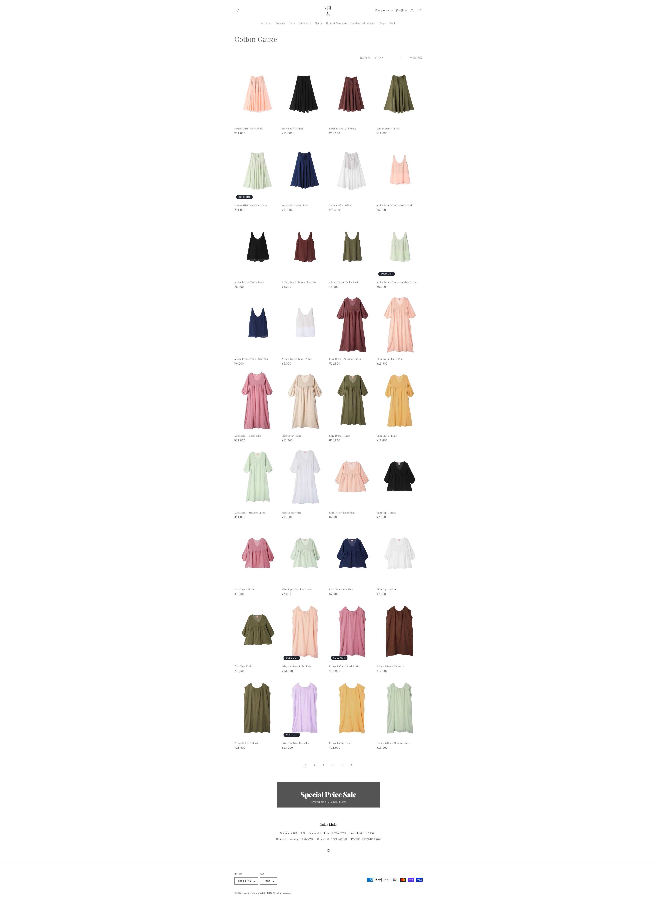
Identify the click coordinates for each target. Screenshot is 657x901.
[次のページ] (351, 765)
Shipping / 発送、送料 (292, 833)
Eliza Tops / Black (386, 512)
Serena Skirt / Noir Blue (295, 205)
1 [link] (305, 765)
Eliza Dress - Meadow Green (250, 512)
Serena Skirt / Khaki (388, 128)
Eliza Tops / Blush (244, 589)
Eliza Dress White (291, 512)
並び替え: (365, 57)
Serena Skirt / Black (293, 128)
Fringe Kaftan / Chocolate (391, 666)
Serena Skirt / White (340, 205)
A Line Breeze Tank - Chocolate (299, 282)
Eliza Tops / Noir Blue (341, 589)
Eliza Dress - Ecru (292, 435)
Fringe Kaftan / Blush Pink (343, 666)
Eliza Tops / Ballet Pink (342, 512)
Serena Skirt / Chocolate (342, 128)
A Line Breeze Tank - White (297, 359)
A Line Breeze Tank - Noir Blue (251, 359)
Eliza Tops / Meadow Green (297, 589)
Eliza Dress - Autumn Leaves (345, 359)
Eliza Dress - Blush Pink (247, 435)
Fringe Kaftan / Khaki (246, 743)
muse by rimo (249, 893)
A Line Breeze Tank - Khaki (344, 282)
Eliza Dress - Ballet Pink (390, 359)
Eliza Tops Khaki (243, 666)
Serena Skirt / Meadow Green (250, 205)
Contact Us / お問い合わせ (332, 839)
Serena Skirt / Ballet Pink (248, 128)
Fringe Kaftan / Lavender (295, 743)
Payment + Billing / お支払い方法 (327, 833)
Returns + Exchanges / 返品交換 (295, 839)
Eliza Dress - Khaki (339, 435)
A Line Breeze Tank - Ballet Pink (394, 205)
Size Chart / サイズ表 (362, 833)
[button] (238, 10)
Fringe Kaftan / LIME (340, 743)
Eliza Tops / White (387, 589)
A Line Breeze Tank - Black (249, 282)
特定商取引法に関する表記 (366, 839)
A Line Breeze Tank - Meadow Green (397, 282)
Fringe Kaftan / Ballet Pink (296, 666)
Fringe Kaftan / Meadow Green (393, 743)
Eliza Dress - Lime (387, 435)
